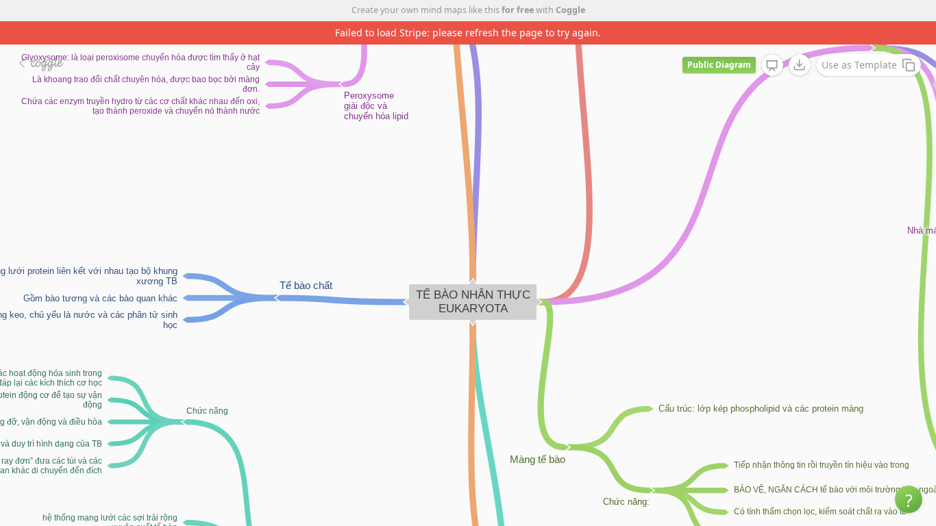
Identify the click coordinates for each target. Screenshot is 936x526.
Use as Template (859, 64)
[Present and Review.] (772, 66)
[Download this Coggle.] (800, 65)
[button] (908, 499)
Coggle (570, 10)
